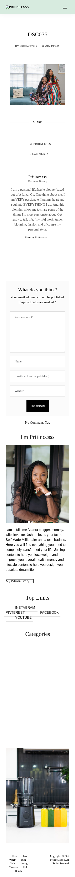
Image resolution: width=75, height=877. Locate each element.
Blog (23, 859)
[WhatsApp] (45, 132)
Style (12, 863)
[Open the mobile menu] (64, 7)
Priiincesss (28, 46)
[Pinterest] (37, 132)
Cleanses (13, 867)
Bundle (18, 871)
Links (26, 867)
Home (15, 856)
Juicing (24, 863)
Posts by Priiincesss (36, 237)
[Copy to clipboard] (53, 132)
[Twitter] (29, 132)
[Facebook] (21, 132)
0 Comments (39, 153)
